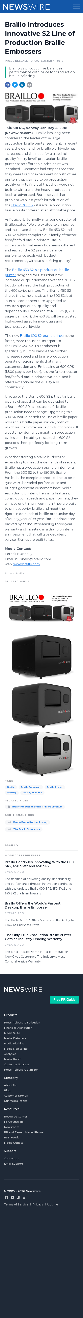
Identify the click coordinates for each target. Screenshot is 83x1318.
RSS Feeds (11, 1137)
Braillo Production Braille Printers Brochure (37, 806)
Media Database (15, 1038)
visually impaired (32, 792)
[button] (76, 6)
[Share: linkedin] (22, 85)
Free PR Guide (64, 999)
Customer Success (16, 1064)
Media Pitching (14, 1043)
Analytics (10, 1053)
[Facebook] (6, 1197)
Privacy (37, 1204)
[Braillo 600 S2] (41, 656)
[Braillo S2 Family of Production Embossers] (41, 123)
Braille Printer (55, 787)
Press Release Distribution (22, 1022)
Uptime (52, 1204)
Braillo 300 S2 (22, 205)
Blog (7, 1090)
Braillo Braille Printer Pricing (30, 822)
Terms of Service (16, 1204)
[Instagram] (24, 1197)
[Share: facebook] (7, 85)
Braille (11, 787)
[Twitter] (12, 1197)
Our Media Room (15, 1100)
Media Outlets (13, 1142)
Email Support (13, 1163)
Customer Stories (16, 1095)
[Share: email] (29, 85)
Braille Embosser (30, 787)
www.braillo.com (26, 564)
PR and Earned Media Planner (24, 1132)
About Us (10, 1085)
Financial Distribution (18, 1027)
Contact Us (11, 1158)
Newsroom (11, 1127)
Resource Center (15, 1116)
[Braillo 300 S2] (41, 753)
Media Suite (12, 1033)
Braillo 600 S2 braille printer (42, 336)
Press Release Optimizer (21, 1069)
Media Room (12, 1059)
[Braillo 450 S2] (41, 705)
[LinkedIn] (18, 1197)
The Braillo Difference (26, 829)
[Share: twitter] (15, 85)
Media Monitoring (16, 1048)
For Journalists (14, 1121)
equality (11, 792)
